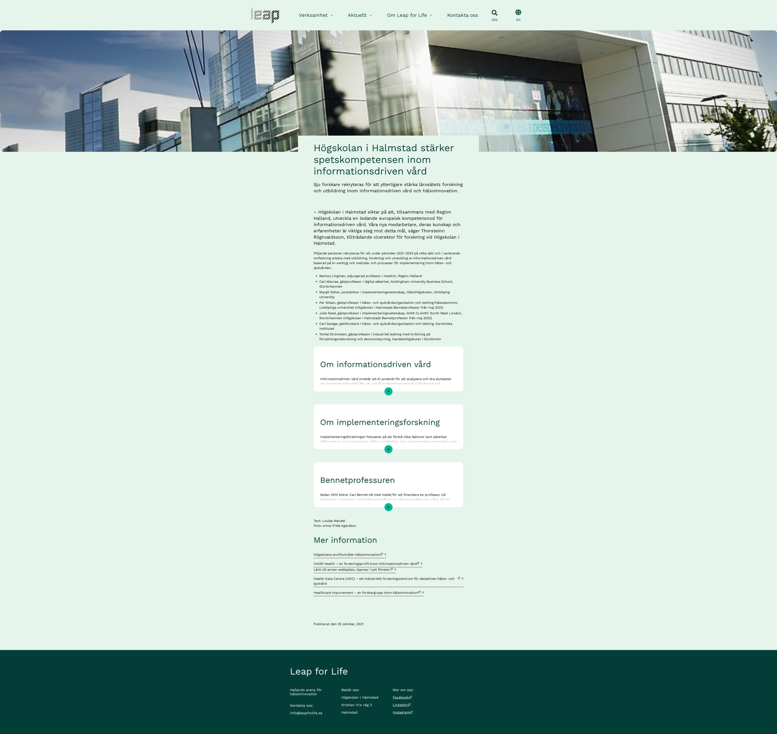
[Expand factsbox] (388, 391)
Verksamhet (313, 15)
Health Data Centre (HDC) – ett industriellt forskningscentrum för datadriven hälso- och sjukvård (384, 581)
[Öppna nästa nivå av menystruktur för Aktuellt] (370, 15)
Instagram (403, 712)
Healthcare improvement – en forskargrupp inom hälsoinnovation (366, 593)
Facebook (402, 697)
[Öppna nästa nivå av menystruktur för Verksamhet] (331, 15)
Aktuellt (357, 15)
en (518, 20)
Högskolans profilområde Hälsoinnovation (347, 554)
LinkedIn (402, 705)
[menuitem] (316, 15)
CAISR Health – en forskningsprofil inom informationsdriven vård (365, 564)
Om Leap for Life (407, 15)
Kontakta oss (462, 15)
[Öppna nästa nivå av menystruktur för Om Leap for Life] (431, 15)
